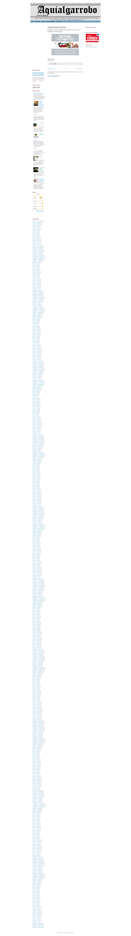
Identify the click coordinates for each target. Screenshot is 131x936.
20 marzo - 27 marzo (36, 489)
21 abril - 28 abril (35, 697)
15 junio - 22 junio (35, 617)
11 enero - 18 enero (36, 575)
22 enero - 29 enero (36, 428)
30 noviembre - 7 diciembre (37, 583)
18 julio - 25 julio (35, 887)
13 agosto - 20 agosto (36, 388)
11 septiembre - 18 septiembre (38, 455)
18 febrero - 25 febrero (36, 351)
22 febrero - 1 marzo (36, 567)
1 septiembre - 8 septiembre (37, 259)
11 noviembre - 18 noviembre (37, 298)
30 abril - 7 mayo (35, 409)
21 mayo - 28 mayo (36, 405)
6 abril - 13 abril (35, 629)
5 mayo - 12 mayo (35, 273)
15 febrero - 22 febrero (36, 568)
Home (32, 21)
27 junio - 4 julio (35, 891)
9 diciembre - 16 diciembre (37, 294)
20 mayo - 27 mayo (36, 333)
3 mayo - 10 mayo (35, 553)
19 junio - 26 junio (35, 471)
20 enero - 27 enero (36, 286)
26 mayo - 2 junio (35, 269)
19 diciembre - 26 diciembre (37, 858)
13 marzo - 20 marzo (36, 491)
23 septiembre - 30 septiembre (38, 308)
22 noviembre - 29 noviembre (37, 513)
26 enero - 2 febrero (36, 243)
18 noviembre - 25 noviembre (37, 297)
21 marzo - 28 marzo (36, 906)
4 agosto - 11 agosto (36, 676)
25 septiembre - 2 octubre (37, 452)
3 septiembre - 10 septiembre (37, 384)
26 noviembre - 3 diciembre (37, 367)
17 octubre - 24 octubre (36, 869)
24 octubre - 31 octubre (36, 867)
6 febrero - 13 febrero (36, 848)
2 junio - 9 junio (35, 268)
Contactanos (59, 21)
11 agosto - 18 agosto (36, 675)
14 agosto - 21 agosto (36, 460)
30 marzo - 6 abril (35, 631)
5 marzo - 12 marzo (36, 420)
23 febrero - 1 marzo (36, 241)
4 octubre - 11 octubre (36, 522)
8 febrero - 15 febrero (36, 570)
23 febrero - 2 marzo (36, 637)
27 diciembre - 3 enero (36, 506)
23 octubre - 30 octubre (36, 446)
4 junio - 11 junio (35, 402)
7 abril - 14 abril (35, 276)
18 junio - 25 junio (35, 399)
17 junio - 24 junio (35, 327)
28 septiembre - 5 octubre (37, 596)
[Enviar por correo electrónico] (51, 63)
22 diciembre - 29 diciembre (37, 650)
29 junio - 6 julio (35, 614)
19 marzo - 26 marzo (36, 417)
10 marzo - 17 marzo (36, 705)
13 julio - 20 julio (35, 611)
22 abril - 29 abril (35, 338)
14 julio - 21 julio (35, 680)
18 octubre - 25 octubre (36, 520)
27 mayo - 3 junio (35, 331)
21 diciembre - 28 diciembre (37, 579)
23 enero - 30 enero (36, 851)
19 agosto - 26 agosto (36, 315)
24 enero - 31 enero (36, 500)
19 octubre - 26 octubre (36, 592)
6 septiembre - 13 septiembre (37, 528)
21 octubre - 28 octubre (36, 302)
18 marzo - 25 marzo (36, 345)
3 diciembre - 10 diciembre (37, 366)
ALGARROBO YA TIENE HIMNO (41, 168)
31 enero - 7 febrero (36, 499)
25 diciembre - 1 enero (36, 434)
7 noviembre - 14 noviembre (37, 865)
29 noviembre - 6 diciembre (37, 511)
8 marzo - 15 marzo (36, 240)
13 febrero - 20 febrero (36, 847)
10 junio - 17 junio (35, 329)
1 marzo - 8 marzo (35, 565)
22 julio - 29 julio (35, 320)
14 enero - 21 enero (36, 358)
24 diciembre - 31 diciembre (37, 362)
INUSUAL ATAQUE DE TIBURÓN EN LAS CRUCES (38, 94)
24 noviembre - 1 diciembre (37, 250)
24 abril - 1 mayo (35, 482)
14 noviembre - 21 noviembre (37, 863)
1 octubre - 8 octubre (36, 378)
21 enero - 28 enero (36, 356)
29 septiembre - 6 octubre (37, 254)
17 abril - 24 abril (35, 484)
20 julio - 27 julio (35, 610)
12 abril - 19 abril (35, 233)
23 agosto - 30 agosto (36, 222)
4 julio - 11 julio (35, 890)
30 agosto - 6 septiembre (37, 529)
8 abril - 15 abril (35, 341)
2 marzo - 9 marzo (35, 636)
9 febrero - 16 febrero (36, 640)
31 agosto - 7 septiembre (37, 601)
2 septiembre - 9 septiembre (37, 312)
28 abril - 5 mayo (35, 696)
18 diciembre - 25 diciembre (37, 435)
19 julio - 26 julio (35, 226)
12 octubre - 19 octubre (36, 593)
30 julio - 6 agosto (35, 391)
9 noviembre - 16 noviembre (37, 588)
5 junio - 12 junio (35, 474)
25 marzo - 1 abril (35, 344)
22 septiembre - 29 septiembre (38, 255)
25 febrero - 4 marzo (36, 349)
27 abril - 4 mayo (35, 626)
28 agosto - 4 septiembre (37, 457)
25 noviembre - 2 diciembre (37, 726)
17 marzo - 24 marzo (36, 704)
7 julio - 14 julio (35, 263)
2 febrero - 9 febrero (36, 642)
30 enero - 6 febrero (36, 849)
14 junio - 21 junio (35, 545)
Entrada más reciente (52, 68)
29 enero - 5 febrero (36, 427)
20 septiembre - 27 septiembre (38, 525)
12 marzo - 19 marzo (36, 419)
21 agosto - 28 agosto (36, 459)
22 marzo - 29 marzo (36, 237)
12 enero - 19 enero (36, 646)
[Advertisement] (38, 47)
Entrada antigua (79, 68)
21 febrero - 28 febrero (36, 495)
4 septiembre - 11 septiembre (37, 456)
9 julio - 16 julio (35, 395)
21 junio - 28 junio (35, 543)
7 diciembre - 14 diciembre (37, 582)
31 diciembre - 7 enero (36, 360)
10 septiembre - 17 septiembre (38, 383)
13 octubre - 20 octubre (36, 664)
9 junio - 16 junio (35, 687)
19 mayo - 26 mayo (36, 270)
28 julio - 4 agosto (35, 678)
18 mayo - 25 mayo (36, 622)
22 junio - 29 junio (35, 615)
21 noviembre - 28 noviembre (37, 862)
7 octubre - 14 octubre (36, 305)
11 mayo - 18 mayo (35, 624)
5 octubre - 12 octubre (36, 595)
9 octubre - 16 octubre (36, 449)
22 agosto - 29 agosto (36, 880)
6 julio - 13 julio (35, 613)
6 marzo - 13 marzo (36, 492)
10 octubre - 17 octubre (36, 870)
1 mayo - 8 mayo (35, 481)
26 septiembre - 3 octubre (37, 873)
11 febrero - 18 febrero (36, 352)
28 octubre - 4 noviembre (37, 301)
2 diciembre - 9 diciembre (37, 295)
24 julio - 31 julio (35, 464)
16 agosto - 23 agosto (36, 223)
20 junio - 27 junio (35, 892)
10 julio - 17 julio (35, 467)
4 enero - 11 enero (35, 576)
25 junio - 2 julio (35, 398)
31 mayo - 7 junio (35, 547)
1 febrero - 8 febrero (36, 571)
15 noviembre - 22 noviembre (37, 514)
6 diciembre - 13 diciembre (37, 510)
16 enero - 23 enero (36, 852)
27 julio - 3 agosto (35, 608)
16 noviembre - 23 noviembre (37, 586)
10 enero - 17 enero (36, 503)
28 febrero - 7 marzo (36, 910)
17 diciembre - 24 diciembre (37, 363)
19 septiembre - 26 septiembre (38, 874)
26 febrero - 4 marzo (36, 777)
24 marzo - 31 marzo (36, 279)
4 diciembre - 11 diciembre (37, 438)
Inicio (66, 68)
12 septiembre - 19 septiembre (38, 876)
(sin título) (35, 114)
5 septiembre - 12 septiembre (37, 877)
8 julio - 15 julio (35, 323)
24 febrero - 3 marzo (36, 281)
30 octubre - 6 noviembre (37, 445)
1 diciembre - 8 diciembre (37, 248)
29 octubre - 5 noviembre (37, 373)
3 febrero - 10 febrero (36, 712)
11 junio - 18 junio (35, 401)
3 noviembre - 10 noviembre (37, 660)
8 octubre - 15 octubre (36, 377)
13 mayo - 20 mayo (36, 334)
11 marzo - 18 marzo (36, 347)
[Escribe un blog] (52, 63)
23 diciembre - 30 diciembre (37, 291)
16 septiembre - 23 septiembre (38, 309)
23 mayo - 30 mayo (36, 898)
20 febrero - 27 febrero (36, 845)
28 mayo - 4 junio (35, 403)
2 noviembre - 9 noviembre (37, 589)
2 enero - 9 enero (35, 855)
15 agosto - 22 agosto (36, 881)
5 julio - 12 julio (35, 540)
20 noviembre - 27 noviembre (37, 441)
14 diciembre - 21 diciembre (37, 581)
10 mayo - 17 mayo (36, 229)
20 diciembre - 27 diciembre (37, 507)
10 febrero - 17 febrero (36, 283)
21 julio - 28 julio (35, 679)
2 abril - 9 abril (35, 414)
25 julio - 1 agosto (35, 885)
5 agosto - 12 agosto (36, 317)
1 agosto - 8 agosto (36, 884)
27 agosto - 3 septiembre (37, 385)
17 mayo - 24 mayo (36, 550)
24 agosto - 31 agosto (36, 603)
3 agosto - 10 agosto (36, 607)
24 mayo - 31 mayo (36, 227)
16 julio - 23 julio (35, 394)
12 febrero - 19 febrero (36, 424)
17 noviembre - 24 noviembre (37, 657)
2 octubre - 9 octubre (36, 450)
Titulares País (37, 21)
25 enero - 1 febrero (36, 572)
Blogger (72, 932)
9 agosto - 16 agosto (36, 225)
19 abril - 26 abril (35, 232)
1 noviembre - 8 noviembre (37, 517)
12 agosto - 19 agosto (36, 316)
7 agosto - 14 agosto (36, 812)
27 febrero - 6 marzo (36, 844)
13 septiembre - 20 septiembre (38, 527)
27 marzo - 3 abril (35, 488)
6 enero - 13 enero (35, 288)
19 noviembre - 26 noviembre (37, 369)
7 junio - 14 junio (35, 546)
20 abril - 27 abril (35, 628)
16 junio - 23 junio (35, 686)
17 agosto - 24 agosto (36, 604)
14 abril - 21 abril (35, 698)
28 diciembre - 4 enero (36, 578)
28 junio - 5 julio (35, 542)
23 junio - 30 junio (35, 266)
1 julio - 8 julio (35, 324)
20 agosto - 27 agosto (36, 387)
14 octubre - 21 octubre (36, 304)
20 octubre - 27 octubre (36, 252)
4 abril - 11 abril (35, 905)
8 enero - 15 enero (35, 431)
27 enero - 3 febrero (36, 284)
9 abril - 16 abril (35, 413)
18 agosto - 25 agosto (36, 262)
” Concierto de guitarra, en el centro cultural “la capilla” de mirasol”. (41, 180)
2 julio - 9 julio (35, 396)
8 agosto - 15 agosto (36, 883)
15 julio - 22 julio (35, 322)
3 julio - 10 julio (35, 468)
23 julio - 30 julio (35, 392)
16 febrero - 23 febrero (36, 639)
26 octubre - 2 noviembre (37, 590)
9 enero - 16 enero (35, 854)
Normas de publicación (50, 21)
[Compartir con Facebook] (54, 63)
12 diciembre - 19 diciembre (37, 859)
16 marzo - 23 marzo (36, 633)
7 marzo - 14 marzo (36, 909)
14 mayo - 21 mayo (36, 406)
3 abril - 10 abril (35, 486)
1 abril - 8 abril (35, 342)
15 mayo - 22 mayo (36, 478)
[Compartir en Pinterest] (56, 63)
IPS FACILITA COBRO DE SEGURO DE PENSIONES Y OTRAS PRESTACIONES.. (38, 74)
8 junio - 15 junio (35, 618)
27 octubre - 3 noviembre (37, 661)
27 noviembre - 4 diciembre (37, 439)
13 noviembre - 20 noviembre (37, 442)
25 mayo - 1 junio (35, 621)
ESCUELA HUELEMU (41, 134)
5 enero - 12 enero (35, 647)
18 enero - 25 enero (36, 574)
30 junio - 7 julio (35, 265)
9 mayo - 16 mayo (35, 899)
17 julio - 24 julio (35, 466)
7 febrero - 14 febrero (36, 498)
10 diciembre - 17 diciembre (37, 365)
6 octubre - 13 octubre (36, 665)
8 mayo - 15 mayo (35, 830)
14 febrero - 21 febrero (36, 496)
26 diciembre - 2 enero (36, 856)
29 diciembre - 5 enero (36, 649)
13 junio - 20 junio (35, 894)
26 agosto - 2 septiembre (37, 313)
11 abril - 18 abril (35, 903)
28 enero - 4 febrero (36, 355)
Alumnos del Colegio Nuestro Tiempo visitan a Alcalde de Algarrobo (41, 104)
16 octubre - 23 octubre (36, 448)
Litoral (38, 194)
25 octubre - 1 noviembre (37, 518)
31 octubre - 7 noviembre (37, 866)
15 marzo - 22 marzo (36, 563)
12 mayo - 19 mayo (36, 272)
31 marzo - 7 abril (35, 277)
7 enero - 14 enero (35, 359)
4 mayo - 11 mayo (35, 625)
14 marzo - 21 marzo (36, 908)
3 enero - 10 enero (35, 504)
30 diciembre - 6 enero (36, 290)
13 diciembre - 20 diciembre (37, 509)
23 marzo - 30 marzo (36, 632)
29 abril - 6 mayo (35, 337)
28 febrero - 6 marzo (36, 493)
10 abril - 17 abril (35, 485)
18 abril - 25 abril (35, 902)
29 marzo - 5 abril (35, 236)
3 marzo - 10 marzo (36, 280)
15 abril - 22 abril (35, 340)
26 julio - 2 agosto (35, 536)
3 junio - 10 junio (35, 330)
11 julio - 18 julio (35, 888)
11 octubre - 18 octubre (36, 521)
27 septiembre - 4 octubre (37, 524)
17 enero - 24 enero (36, 502)
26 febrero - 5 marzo (36, 421)
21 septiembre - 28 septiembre (38, 597)
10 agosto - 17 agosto (36, 606)
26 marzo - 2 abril (35, 416)
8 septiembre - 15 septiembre (37, 258)
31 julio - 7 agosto (35, 463)
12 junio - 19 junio (35, 473)
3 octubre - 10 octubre (36, 872)
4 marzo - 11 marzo (36, 348)
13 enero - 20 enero (36, 287)
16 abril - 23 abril (35, 412)
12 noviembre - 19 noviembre (37, 370)
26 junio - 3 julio (35, 470)
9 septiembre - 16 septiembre (37, 741)
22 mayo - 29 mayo (36, 477)
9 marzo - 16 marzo (36, 635)
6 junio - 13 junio (35, 895)
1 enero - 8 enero (35, 432)
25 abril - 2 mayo (35, 901)
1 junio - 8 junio (35, 619)
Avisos (43, 21)
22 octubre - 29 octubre (36, 374)
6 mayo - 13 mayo (35, 766)
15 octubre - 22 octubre (36, 376)
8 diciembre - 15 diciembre (37, 247)
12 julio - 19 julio (35, 539)
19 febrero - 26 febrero (36, 423)
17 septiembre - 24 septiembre (38, 381)
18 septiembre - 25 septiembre (38, 453)
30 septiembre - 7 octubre (37, 306)
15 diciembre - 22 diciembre (37, 245)
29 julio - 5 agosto (35, 319)
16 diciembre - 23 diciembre (37, 722)
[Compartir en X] (53, 63)
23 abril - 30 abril (35, 410)
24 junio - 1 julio (35, 326)
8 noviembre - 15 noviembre (37, 516)
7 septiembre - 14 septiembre (37, 600)
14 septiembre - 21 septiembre (38, 599)
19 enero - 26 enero (36, 244)
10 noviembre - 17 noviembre (37, 251)
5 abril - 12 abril (35, 234)
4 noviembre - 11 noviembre (37, 299)
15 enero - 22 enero (36, 430)
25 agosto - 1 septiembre (37, 261)
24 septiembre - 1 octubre (37, 380)
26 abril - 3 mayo (35, 230)
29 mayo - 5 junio (35, 475)
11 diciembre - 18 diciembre (37, 437)
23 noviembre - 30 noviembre (37, 585)
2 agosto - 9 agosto (36, 535)
